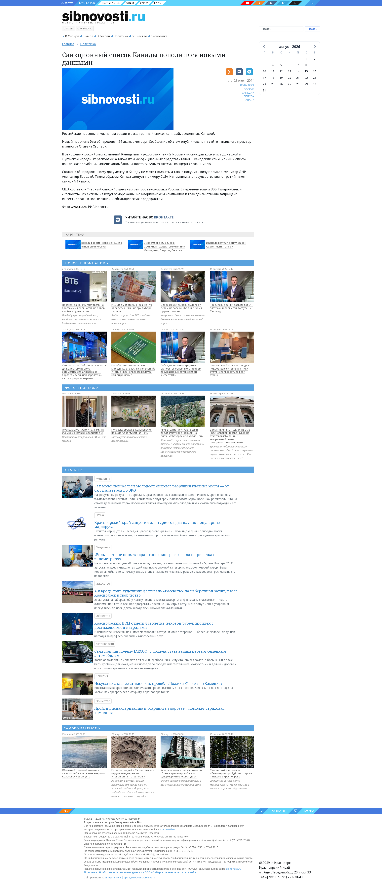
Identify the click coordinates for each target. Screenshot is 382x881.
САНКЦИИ (248, 92)
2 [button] (314, 58)
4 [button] (273, 65)
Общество (139, 36)
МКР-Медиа (84, 28)
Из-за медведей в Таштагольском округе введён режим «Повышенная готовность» (133, 773)
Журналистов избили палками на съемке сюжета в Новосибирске (83, 431)
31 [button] (264, 90)
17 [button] (264, 78)
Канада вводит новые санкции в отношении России (101, 244)
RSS (66, 810)
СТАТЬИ (74, 470)
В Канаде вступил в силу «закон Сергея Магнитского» (226, 244)
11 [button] (272, 71)
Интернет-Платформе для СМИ (123, 877)
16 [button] (314, 71)
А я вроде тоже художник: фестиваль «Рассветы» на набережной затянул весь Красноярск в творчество (166, 593)
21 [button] (297, 78)
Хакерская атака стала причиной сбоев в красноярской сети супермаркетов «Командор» (181, 773)
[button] (264, 46)
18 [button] (272, 78)
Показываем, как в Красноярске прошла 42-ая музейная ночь (131, 431)
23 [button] (314, 78)
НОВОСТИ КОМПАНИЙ (87, 263)
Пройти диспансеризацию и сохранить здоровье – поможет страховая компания (159, 710)
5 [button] (281, 65)
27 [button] (289, 84)
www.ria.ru (79, 207)
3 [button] (264, 65)
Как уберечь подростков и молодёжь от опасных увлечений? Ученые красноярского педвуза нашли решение (133, 370)
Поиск (312, 29)
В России (103, 36)
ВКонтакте (163, 217)
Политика (120, 36)
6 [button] (289, 65)
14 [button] (297, 71)
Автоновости (105, 644)
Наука (100, 515)
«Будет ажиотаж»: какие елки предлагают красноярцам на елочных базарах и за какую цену (182, 433)
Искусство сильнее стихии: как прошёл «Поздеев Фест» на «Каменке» (158, 683)
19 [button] (281, 78)
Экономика (159, 36)
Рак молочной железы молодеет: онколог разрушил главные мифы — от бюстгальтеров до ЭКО (161, 488)
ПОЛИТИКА (247, 85)
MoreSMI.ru (148, 877)
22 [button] (306, 78)
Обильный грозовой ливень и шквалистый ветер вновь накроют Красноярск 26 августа (83, 773)
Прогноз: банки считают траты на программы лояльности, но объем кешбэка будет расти (83, 308)
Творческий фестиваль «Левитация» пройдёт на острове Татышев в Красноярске (231, 773)
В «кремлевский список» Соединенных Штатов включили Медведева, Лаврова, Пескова (164, 246)
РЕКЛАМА (308, 810)
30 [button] (314, 84)
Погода (106, 3)
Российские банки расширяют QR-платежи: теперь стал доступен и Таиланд (231, 308)
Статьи (68, 28)
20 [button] (289, 78)
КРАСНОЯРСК (87, 3)
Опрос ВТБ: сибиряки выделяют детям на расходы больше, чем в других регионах (182, 308)
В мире (88, 36)
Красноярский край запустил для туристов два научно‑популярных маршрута (157, 524)
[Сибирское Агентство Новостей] (103, 16)
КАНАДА (249, 100)
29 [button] (306, 84)
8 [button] (306, 65)
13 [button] (289, 71)
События (102, 676)
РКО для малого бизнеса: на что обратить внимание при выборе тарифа (131, 308)
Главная (68, 44)
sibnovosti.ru (167, 829)
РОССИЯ (249, 89)
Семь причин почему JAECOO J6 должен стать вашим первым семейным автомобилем (160, 653)
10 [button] (264, 71)
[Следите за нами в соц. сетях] (247, 3)
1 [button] (306, 58)
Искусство (103, 583)
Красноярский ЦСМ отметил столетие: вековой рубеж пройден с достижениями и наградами (153, 625)
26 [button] (281, 84)
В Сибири (72, 36)
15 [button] (306, 71)
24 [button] (264, 84)
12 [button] (281, 71)
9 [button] (314, 65)
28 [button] (297, 84)
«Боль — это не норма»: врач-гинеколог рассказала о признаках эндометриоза (154, 556)
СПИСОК (249, 96)
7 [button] (298, 65)
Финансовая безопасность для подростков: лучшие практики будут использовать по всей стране (229, 370)
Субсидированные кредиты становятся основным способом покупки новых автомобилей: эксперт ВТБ (181, 370)
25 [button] (272, 84)
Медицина (103, 478)
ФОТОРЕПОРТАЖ (81, 388)
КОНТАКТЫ (278, 810)
